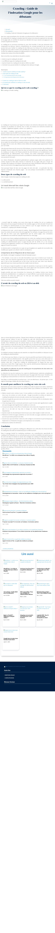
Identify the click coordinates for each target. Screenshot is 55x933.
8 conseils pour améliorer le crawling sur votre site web (16, 82)
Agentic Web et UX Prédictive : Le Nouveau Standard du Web (19, 464)
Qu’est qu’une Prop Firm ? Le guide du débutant (15, 512)
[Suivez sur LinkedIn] (10, 687)
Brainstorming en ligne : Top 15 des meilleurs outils (44, 592)
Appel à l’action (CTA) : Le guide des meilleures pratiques (18, 541)
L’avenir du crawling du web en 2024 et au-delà (14, 80)
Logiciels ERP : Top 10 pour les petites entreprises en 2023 (43, 616)
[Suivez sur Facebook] (4, 687)
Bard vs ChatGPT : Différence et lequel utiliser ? (9, 616)
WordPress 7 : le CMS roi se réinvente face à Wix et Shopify (19, 455)
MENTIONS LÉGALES (9, 675)
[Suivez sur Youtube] (7, 687)
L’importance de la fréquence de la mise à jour (14, 77)
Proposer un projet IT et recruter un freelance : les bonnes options (21, 522)
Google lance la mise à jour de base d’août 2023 (11, 639)
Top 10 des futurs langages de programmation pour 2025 (18, 483)
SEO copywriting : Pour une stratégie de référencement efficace (26, 593)
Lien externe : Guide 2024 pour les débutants (11, 592)
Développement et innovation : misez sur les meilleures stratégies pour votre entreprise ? (27, 493)
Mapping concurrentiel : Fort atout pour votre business (26, 616)
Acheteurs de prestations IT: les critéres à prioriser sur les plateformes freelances (25, 531)
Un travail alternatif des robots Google (13, 75)
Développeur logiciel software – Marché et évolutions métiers (19, 503)
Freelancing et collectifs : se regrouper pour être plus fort (43, 570)
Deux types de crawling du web (10, 73)
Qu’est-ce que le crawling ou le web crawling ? (14, 71)
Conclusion (6, 84)
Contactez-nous (9, 678)
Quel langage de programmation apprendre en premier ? (18, 474)
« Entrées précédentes (8, 548)
